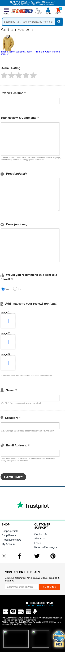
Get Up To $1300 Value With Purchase (33, 4)
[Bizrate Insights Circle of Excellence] (63, 631)
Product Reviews (11, 539)
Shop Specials (10, 530)
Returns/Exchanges (45, 547)
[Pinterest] (57, 556)
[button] (4, 75)
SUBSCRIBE (49, 586)
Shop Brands (9, 535)
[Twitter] (41, 556)
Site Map (27, 624)
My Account (8, 544)
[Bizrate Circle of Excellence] (59, 639)
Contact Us (40, 534)
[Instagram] (8, 556)
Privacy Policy (16, 624)
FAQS (37, 542)
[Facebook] (24, 556)
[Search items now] (59, 21)
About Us (39, 538)
